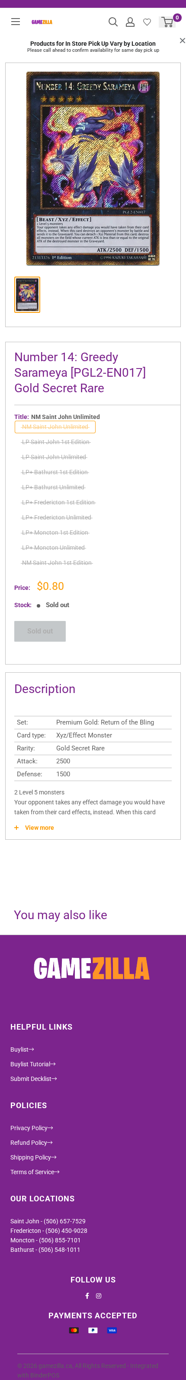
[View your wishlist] (147, 22)
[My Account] (130, 22)
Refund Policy (28, 1142)
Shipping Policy (30, 1157)
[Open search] (113, 22)
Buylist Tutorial (30, 1064)
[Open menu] (15, 21)
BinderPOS (44, 1375)
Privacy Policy (29, 1128)
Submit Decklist (30, 1078)
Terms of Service (32, 1172)
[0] (168, 22)
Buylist (19, 1049)
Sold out (40, 631)
